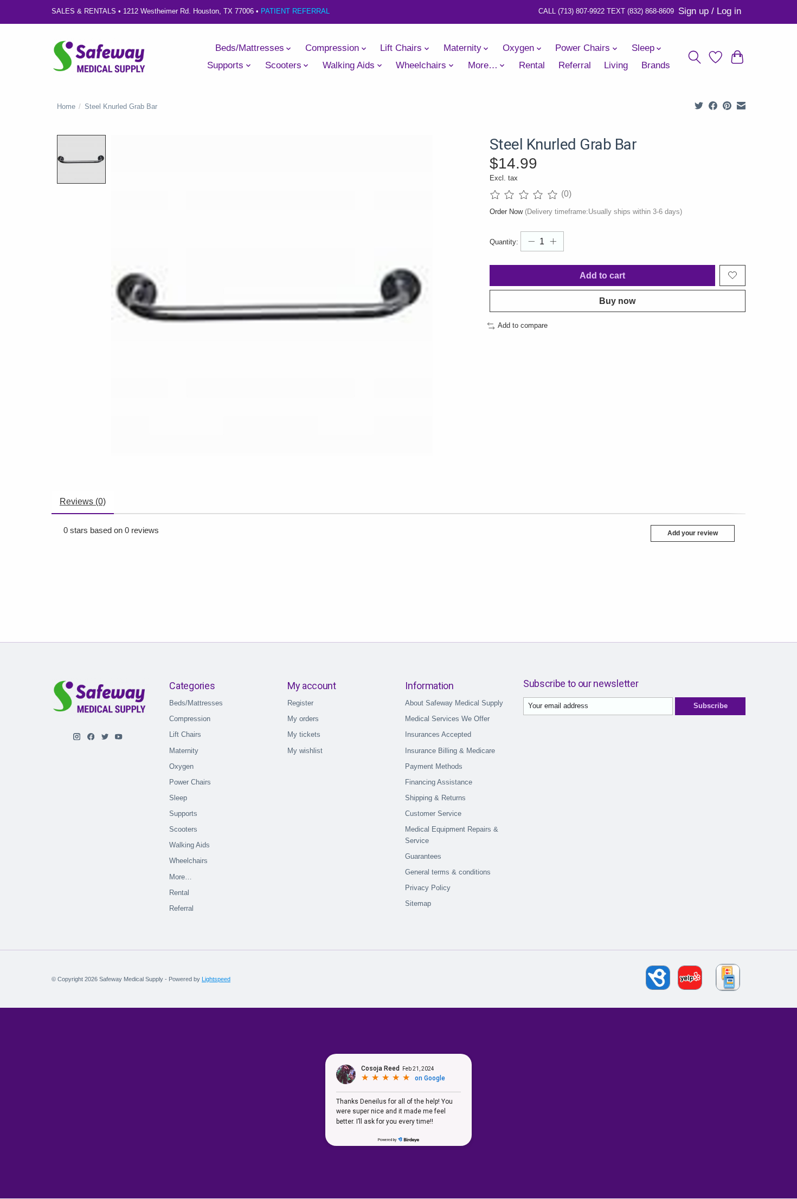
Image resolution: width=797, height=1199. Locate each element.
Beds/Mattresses (196, 703)
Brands (655, 65)
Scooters (183, 829)
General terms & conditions (448, 872)
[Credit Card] (728, 979)
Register (300, 703)
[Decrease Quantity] (531, 242)
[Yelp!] (690, 986)
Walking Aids (189, 845)
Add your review (692, 533)
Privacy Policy (428, 888)
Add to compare (523, 325)
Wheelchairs (188, 861)
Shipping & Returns (435, 798)
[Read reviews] (526, 194)
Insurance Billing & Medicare (450, 751)
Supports (183, 813)
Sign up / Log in (709, 11)
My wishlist (305, 751)
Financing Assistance (438, 782)
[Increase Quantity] (553, 242)
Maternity (183, 751)
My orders (303, 719)
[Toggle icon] (694, 57)
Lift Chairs (185, 734)
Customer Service (433, 813)
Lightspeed (216, 979)
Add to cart (602, 275)
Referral (574, 65)
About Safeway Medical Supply (454, 703)
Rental (532, 65)
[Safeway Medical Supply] (100, 57)
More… (180, 877)
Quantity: (504, 242)
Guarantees (423, 856)
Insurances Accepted (438, 734)
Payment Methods (433, 766)
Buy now (617, 301)
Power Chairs (190, 782)
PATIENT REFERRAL (295, 11)
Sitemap (418, 903)
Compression (189, 719)
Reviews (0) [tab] (83, 501)
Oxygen (181, 766)
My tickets (303, 734)
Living (616, 65)
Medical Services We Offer (447, 719)
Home (66, 106)
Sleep (178, 798)
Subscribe (710, 706)
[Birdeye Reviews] (659, 986)
